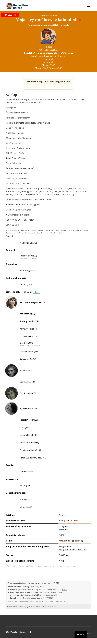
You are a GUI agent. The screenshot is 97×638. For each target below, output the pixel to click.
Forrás (64, 589)
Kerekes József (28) (29, 351)
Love (12, 15)
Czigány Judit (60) (28, 393)
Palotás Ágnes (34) (28, 270)
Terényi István (26, 471)
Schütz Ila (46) (26, 343)
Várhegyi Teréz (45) (29, 328)
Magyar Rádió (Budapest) (29, 258)
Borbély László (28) (29, 321)
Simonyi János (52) (28, 255)
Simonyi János (26, 284)
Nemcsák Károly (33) (29, 442)
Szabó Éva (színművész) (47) (33, 457)
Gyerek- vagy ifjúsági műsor (44, 56)
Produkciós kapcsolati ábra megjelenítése (48, 81)
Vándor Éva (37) (27, 313)
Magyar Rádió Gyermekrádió (48, 68)
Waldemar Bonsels (28, 242)
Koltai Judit (25, 427)
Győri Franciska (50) (29, 408)
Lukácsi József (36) (28, 435)
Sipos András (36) (28, 359)
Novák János (26, 485)
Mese (62, 56)
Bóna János (25, 499)
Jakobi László (26, 507)
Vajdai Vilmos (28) (28, 370)
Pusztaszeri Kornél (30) (30, 450)
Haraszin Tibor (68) (29, 419)
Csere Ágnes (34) (27, 382)
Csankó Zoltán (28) (28, 336)
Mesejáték (48, 62)
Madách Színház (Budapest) (30, 346)
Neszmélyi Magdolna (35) (32, 302)
